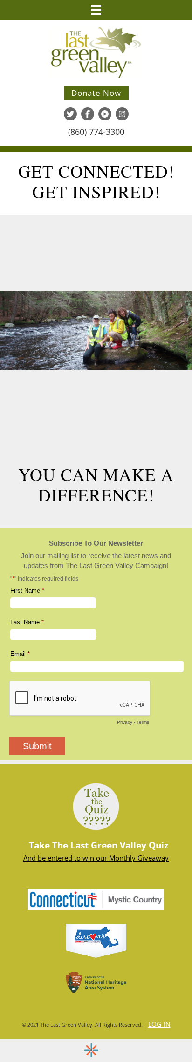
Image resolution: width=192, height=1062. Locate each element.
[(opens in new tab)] (96, 899)
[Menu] (96, 10)
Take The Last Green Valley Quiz (98, 845)
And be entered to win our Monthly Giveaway (96, 857)
